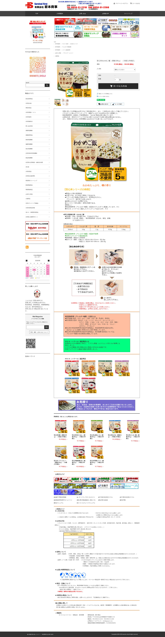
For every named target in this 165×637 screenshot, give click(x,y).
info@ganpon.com (107, 621)
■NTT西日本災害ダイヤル (127, 497)
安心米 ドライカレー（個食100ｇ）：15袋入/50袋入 (60, 462)
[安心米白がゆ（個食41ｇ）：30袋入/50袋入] (115, 426)
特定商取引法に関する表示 (47, 634)
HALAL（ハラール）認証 (75, 209)
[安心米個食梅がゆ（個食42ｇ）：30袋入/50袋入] (79, 452)
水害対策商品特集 (30, 207)
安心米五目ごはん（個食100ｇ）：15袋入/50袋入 (79, 436)
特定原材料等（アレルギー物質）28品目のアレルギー (84, 207)
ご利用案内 (59, 13)
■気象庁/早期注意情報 (60, 497)
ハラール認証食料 (66, 49)
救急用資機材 (29, 157)
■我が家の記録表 (103, 500)
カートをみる (136, 3)
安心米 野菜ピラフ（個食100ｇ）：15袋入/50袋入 (97, 462)
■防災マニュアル (58, 503)
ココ (109, 513)
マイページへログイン (122, 3)
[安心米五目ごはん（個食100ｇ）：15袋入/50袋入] (79, 426)
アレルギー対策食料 (66, 46)
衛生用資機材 (29, 148)
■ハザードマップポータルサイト (86, 497)
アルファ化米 (65, 43)
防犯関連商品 (29, 185)
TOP (36, 13)
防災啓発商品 (29, 98)
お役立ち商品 (58, 53)
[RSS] (27, 247)
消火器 (27, 167)
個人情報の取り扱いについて (33, 634)
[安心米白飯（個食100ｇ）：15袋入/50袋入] (61, 426)
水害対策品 (28, 171)
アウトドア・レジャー (68, 53)
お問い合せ (82, 13)
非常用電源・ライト (31, 112)
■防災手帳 (123, 500)
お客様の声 (105, 13)
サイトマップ (128, 13)
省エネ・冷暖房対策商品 (32, 212)
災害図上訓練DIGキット (32, 217)
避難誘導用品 (29, 135)
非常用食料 (57, 43)
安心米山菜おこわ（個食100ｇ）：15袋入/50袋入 (97, 436)
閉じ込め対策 (29, 126)
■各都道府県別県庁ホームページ (63, 500)
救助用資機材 (29, 139)
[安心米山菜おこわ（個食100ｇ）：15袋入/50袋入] (97, 426)
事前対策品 (28, 107)
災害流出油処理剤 (30, 176)
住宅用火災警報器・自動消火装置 (34, 162)
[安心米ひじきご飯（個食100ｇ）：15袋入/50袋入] (133, 426)
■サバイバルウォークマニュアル (86, 503)
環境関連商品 (29, 189)
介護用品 (57, 56)
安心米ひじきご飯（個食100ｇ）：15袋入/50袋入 (133, 436)
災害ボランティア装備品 (32, 203)
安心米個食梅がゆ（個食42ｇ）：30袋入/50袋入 (78, 462)
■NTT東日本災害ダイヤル (105, 497)
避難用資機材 (29, 130)
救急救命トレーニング (31, 180)
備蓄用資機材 (29, 144)
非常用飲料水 (29, 121)
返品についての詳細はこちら (105, 93)
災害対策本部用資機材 (31, 153)
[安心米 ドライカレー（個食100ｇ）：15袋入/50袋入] (61, 452)
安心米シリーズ (73, 43)
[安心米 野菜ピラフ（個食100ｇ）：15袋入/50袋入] (97, 452)
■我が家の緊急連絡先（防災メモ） (86, 500)
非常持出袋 (28, 103)
